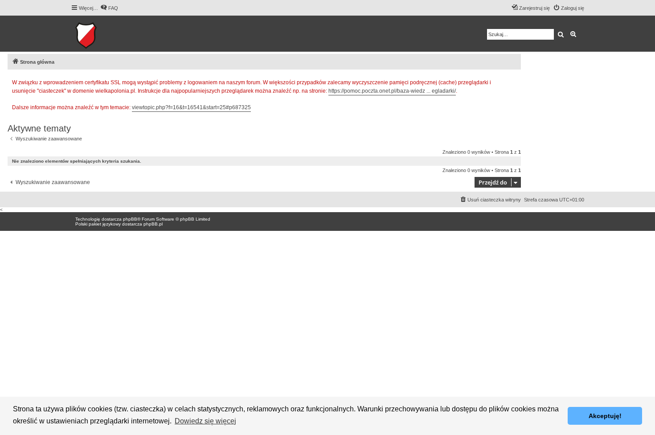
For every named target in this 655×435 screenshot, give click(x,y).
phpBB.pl (153, 224)
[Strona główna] (113, 33)
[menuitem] (109, 8)
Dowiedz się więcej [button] (205, 421)
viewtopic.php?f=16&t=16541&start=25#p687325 (191, 107)
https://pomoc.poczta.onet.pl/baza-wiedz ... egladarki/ (392, 91)
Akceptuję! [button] (605, 415)
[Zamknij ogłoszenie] (513, 81)
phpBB (130, 219)
